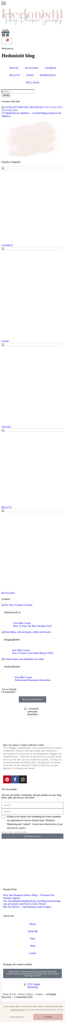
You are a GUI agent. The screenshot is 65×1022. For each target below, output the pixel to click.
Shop (32, 938)
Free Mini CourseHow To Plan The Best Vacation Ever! (32, 624)
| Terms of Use (9, 994)
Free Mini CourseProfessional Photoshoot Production (32, 678)
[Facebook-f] (15, 779)
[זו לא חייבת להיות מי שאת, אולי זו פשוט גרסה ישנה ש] (32, 861)
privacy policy (21, 832)
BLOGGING (32, 68)
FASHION (50, 68)
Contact (32, 953)
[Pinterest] (7, 779)
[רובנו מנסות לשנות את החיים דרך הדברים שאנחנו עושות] (11, 874)
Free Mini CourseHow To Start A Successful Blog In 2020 (32, 651)
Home (33, 924)
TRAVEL (14, 68)
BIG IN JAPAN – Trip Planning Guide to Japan (27, 907)
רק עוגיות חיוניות (17, 1017)
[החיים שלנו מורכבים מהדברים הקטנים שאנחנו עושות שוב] (53, 861)
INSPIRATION (48, 75)
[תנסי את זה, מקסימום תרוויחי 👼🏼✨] (11, 861)
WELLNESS (32, 82)
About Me (32, 931)
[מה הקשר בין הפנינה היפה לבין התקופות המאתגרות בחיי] (53, 849)
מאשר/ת (48, 1017)
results (6, 95)
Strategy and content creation (17, 964)
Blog (32, 945)
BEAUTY (14, 75)
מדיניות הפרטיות (17, 1009)
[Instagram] (23, 779)
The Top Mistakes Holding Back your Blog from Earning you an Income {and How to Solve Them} (31, 902)
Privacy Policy (25, 994)
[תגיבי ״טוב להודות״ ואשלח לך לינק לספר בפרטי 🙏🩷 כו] (11, 849)
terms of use (7, 832)
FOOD (29, 75)
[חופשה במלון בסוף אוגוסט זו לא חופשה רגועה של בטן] (32, 849)
